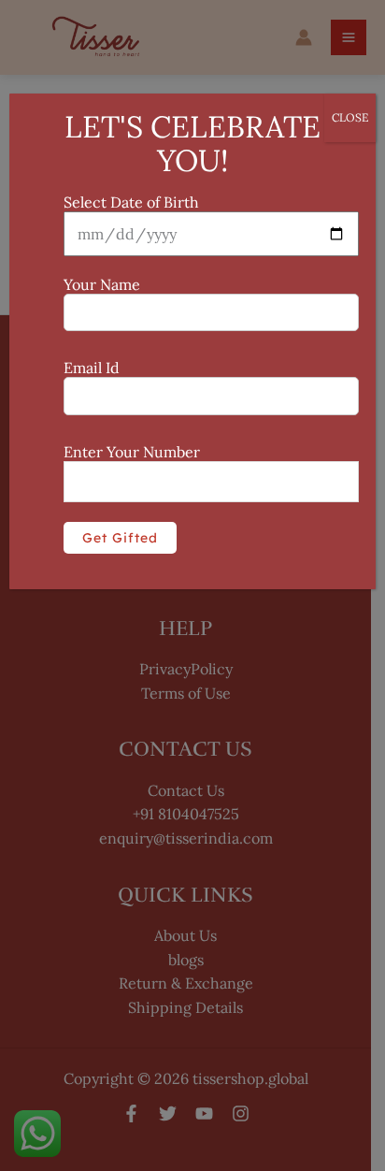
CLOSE (350, 117)
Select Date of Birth (131, 202)
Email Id (92, 367)
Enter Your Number (132, 451)
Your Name (102, 284)
